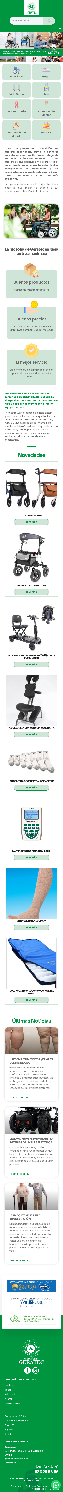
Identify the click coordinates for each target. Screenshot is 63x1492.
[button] (60, 29)
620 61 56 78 (47, 1467)
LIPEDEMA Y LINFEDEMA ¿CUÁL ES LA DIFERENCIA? (31, 1061)
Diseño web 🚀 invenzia (31, 1480)
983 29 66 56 (46, 1471)
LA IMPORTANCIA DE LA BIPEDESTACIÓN (24, 1217)
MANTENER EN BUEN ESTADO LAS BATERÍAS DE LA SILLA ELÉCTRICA (31, 1141)
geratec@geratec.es (16, 1458)
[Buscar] (49, 21)
